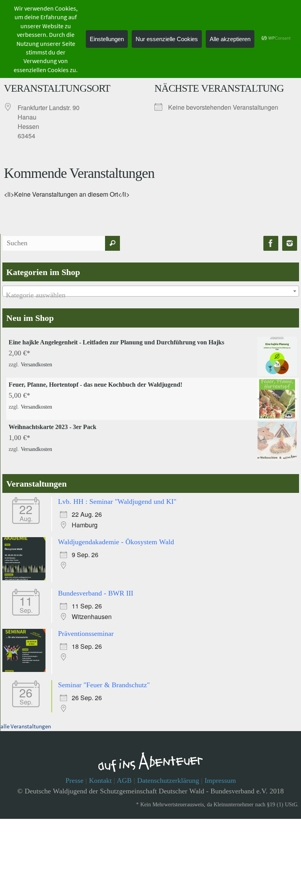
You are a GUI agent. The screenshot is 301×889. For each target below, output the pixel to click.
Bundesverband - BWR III (95, 590)
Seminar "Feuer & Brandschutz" (104, 679)
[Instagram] (289, 243)
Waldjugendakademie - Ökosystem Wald (116, 539)
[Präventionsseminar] (25, 666)
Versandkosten (36, 363)
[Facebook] (270, 243)
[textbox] (151, 295)
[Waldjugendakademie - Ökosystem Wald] (25, 576)
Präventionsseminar (86, 629)
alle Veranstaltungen (25, 720)
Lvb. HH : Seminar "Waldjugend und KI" (117, 501)
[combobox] (150, 291)
